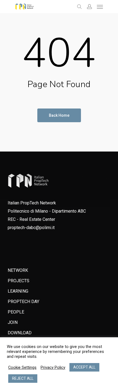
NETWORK (18, 270)
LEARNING (18, 291)
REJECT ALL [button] (22, 378)
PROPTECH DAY (23, 301)
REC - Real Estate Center (31, 219)
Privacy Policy (53, 367)
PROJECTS (18, 280)
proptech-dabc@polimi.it (31, 227)
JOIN (13, 322)
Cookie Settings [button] (22, 367)
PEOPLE (16, 312)
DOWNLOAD (20, 332)
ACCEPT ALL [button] (84, 367)
